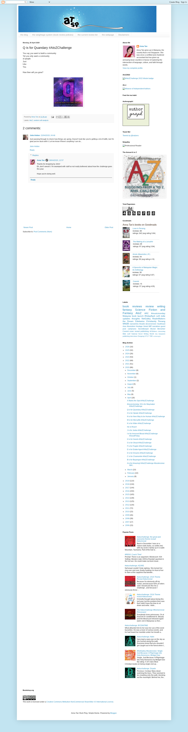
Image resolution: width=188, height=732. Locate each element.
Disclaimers (123, 35)
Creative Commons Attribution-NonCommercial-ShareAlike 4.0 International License (79, 702)
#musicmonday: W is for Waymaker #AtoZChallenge (141, 405)
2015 (127, 494)
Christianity (151, 321)
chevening (161, 331)
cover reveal (134, 331)
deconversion (151, 324)
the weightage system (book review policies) (52, 35)
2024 (127, 354)
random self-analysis (41, 120)
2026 (127, 347)
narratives (156, 326)
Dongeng (141, 336)
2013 (127, 501)
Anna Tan (41, 160)
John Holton (35, 135)
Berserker (161, 329)
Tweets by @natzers (131, 136)
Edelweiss (140, 321)
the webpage (108, 35)
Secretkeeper (143, 329)
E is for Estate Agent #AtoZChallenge (141, 449)
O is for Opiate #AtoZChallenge (139, 413)
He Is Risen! (132, 427)
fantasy (127, 309)
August (130, 384)
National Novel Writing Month (142, 334)
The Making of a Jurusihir (143, 241)
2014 (127, 498)
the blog (24, 35)
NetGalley (146, 318)
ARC (146, 313)
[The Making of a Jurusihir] (128, 245)
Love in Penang (139, 228)
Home (68, 227)
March (130, 470)
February (131, 473)
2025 (127, 350)
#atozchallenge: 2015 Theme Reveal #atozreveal (148, 578)
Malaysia (127, 316)
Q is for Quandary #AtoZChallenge (141, 410)
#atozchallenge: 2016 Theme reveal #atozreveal (148, 596)
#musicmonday (158, 313)
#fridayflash (150, 316)
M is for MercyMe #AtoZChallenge (140, 420)
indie (163, 316)
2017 (127, 488)
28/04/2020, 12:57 (56, 160)
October (130, 377)
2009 (127, 515)
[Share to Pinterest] (68, 116)
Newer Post (28, 227)
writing (161, 306)
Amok (145, 326)
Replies (35, 155)
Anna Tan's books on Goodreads (140, 224)
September (132, 381)
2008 (127, 518)
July (129, 387)
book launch (138, 316)
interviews (133, 336)
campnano (132, 329)
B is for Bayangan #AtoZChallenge (141, 460)
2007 (127, 522)
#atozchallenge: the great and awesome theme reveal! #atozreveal (149, 539)
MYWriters (153, 331)
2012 (127, 505)
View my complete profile (133, 68)
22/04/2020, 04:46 (48, 135)
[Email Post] (52, 117)
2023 (127, 357)
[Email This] (57, 116)
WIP (150, 326)
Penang (161, 321)
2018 (127, 484)
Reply (32, 150)
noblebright (157, 336)
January (130, 476)
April (129, 398)
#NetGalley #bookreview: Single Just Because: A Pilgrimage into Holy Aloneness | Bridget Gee (150, 653)
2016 (127, 491)
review (150, 306)
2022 (127, 360)
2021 (127, 364)
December (131, 370)
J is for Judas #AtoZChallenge (139, 430)
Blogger (113, 713)
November (131, 374)
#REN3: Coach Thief (133, 555)
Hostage (139, 326)
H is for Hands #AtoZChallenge (139, 439)
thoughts (136, 318)
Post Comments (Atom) (43, 232)
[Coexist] (128, 286)
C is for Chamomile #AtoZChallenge (141, 456)
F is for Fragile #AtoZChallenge (139, 446)
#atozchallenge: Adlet (145, 637)
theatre (142, 324)
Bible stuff (126, 334)
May (129, 394)
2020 (127, 367)
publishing (144, 331)
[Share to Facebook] (65, 116)
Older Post (109, 227)
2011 (127, 508)
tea (156, 334)
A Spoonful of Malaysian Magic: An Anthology (145, 268)
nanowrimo (134, 324)
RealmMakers (158, 318)
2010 (127, 512)
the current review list (88, 35)
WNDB (126, 324)
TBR (151, 336)
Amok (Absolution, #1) (141, 254)
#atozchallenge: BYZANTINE (136, 625)
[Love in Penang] (128, 233)
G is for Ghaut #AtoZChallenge (139, 443)
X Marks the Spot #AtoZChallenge (140, 401)
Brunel (153, 329)
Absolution (131, 326)
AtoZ (31, 120)
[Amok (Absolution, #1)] (128, 259)
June (129, 391)
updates (126, 318)
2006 (127, 525)
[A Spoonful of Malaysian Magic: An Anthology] (127, 272)
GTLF (147, 336)
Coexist (136, 281)
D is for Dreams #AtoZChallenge (140, 453)
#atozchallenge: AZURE (134, 566)
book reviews (132, 306)
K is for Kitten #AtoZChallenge (139, 423)
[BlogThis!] (60, 116)
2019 (127, 481)
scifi (158, 316)
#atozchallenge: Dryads (146, 669)
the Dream (128, 321)
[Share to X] (62, 116)
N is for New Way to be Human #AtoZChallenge (146, 416)
